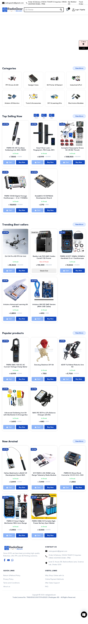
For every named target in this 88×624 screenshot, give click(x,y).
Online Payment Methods (54, 579)
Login (77, 9)
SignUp (82, 9)
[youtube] (8, 560)
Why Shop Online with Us (54, 575)
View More (79, 68)
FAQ (46, 586)
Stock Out (44, 271)
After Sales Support (52, 583)
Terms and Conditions (11, 583)
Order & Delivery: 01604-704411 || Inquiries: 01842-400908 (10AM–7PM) (65, 556)
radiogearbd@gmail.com (58, 551)
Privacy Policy (8, 579)
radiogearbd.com (50, 595)
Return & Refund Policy (11, 575)
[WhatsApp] (12, 560)
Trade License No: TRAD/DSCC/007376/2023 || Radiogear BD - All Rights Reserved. (44, 597)
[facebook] (4, 560)
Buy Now (22, 162)
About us (6, 586)
